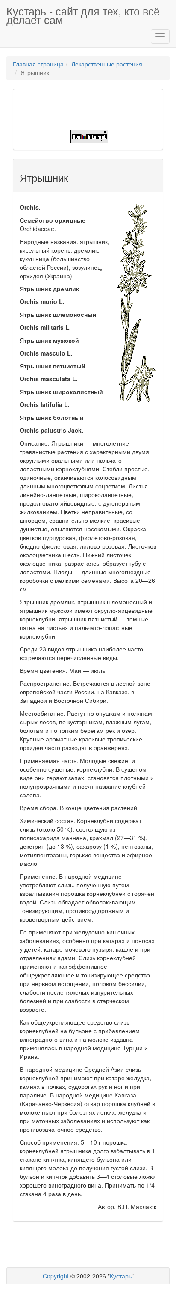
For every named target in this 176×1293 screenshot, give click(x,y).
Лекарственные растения (106, 64)
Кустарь (121, 1276)
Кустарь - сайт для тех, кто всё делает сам (83, 14)
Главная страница (38, 64)
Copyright (56, 1276)
